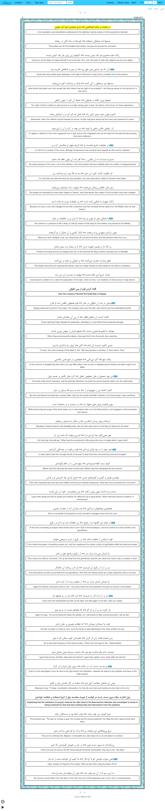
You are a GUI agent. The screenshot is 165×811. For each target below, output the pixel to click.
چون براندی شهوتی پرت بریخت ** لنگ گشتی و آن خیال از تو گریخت (82, 232)
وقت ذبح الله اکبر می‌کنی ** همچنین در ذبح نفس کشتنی (82, 359)
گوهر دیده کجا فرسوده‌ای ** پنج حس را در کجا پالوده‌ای (82, 463)
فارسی (161, 9)
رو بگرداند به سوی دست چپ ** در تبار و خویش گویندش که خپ (82, 745)
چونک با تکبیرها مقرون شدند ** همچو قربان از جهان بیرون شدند (82, 331)
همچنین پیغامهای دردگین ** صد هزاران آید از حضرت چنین (82, 508)
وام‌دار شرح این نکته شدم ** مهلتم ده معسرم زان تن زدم (82, 274)
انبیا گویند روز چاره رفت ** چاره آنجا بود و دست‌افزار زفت (82, 714)
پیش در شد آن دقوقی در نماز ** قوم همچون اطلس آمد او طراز (80, 303)
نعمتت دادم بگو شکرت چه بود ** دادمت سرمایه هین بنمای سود (83, 652)
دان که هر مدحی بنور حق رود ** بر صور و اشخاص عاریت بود (80, 69)
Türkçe (156, 9)
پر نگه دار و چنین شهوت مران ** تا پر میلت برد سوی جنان (82, 246)
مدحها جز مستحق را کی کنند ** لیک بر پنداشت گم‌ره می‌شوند (82, 83)
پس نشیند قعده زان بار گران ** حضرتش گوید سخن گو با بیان (82, 638)
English (150, 9)
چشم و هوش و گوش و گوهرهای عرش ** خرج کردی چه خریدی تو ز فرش (82, 477)
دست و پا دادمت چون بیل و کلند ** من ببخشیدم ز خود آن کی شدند (82, 491)
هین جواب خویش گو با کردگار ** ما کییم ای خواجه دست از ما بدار (80, 759)
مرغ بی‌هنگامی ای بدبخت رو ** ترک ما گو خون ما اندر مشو (82, 731)
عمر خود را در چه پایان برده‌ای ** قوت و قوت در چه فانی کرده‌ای (80, 449)
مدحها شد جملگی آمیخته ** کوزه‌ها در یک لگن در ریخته (82, 41)
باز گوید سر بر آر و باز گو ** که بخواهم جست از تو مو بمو (82, 610)
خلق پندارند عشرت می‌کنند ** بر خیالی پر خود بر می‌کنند (82, 260)
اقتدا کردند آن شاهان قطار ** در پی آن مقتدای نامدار (82, 317)
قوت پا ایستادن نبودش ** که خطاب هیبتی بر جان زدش (82, 624)
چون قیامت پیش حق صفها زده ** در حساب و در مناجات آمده (82, 404)
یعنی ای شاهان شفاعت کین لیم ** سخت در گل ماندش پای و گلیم (82, 683)
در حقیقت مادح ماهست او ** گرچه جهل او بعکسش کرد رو (80, 145)
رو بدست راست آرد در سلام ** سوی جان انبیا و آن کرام (80, 666)
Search (70, 2)
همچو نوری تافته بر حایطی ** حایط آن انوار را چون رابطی (83, 100)
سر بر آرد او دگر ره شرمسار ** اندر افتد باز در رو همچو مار (80, 595)
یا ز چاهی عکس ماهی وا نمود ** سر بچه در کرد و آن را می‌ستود (83, 128)
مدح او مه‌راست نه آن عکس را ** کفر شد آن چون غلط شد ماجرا (82, 159)
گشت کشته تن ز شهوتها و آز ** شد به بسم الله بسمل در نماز (82, 390)
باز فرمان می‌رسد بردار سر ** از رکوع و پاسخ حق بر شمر (82, 553)
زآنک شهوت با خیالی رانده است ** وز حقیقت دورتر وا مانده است (82, 201)
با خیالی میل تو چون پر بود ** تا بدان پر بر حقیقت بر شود (80, 218)
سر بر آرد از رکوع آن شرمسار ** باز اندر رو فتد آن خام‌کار (82, 567)
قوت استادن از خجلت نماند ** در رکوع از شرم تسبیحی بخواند (82, 539)
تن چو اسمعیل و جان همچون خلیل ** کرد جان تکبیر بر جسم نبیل (80, 376)
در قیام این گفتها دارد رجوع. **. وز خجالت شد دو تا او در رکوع (80, 522)
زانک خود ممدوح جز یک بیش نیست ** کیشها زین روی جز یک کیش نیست (82, 55)
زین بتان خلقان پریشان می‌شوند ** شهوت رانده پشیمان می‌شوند (82, 187)
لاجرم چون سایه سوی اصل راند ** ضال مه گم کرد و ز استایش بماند (82, 114)
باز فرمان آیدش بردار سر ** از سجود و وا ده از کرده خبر (82, 581)
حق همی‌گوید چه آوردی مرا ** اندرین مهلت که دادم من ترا (82, 435)
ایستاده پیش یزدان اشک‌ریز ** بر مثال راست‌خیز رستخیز (82, 421)
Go (154, 2)
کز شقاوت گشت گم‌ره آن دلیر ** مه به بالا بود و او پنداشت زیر (82, 173)
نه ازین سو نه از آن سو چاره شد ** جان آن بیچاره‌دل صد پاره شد (82, 773)
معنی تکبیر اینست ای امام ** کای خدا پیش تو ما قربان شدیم (82, 345)
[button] (19, 2)
